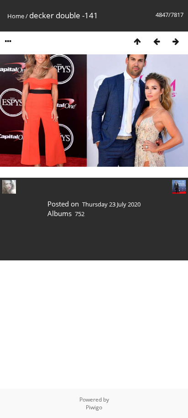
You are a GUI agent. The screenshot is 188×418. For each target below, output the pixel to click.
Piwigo (94, 407)
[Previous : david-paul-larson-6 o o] (156, 41)
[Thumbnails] (137, 41)
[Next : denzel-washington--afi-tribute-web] (175, 41)
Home (15, 16)
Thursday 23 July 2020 (111, 204)
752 (79, 214)
